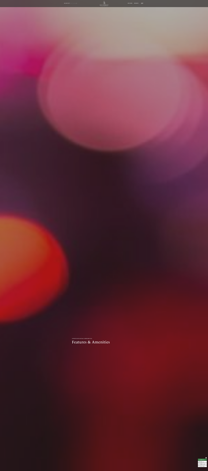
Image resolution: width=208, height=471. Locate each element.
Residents (136, 3)
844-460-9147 (67, 3)
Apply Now (130, 3)
